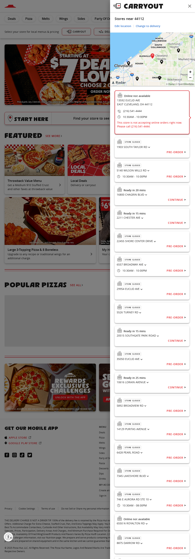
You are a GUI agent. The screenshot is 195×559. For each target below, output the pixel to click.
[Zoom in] (190, 72)
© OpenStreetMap (184, 84)
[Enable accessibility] (8, 536)
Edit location (123, 26)
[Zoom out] (190, 77)
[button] (152, 57)
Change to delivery (148, 26)
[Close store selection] (189, 6)
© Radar (170, 84)
